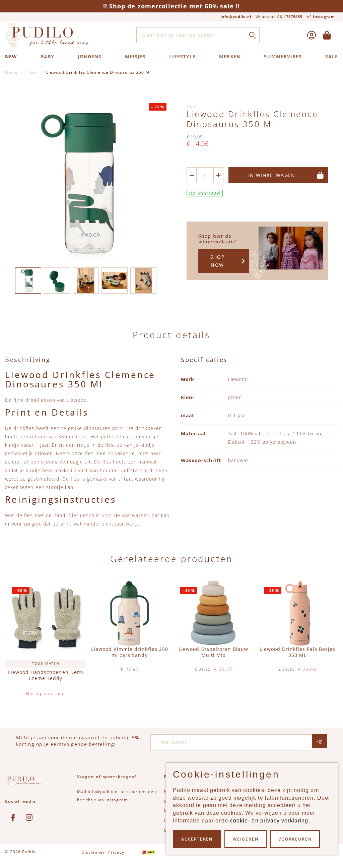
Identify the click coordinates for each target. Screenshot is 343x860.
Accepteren (197, 839)
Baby (47, 56)
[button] (28, 280)
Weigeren (245, 839)
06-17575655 (290, 16)
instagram (117, 800)
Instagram (324, 16)
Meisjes (135, 56)
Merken (230, 56)
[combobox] (197, 35)
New (11, 56)
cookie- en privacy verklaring (269, 820)
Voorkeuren (295, 839)
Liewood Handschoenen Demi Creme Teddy (45, 675)
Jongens (89, 56)
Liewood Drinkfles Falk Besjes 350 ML (297, 652)
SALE (331, 56)
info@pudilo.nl (236, 16)
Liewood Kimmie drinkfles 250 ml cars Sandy (129, 652)
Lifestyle (182, 56)
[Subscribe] (319, 741)
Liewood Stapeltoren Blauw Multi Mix (213, 652)
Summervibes (283, 56)
